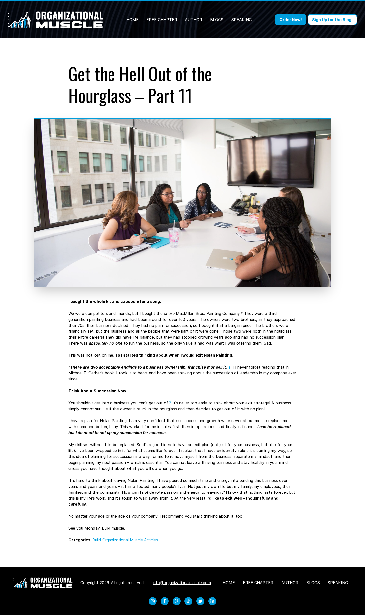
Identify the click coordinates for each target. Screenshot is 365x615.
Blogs (216, 19)
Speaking (241, 19)
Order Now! (290, 19)
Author (193, 19)
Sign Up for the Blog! (332, 19)
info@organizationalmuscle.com (182, 582)
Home (132, 19)
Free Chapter (161, 19)
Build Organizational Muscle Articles (125, 539)
